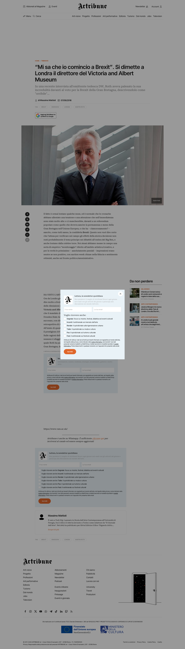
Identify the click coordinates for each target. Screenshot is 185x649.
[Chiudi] (120, 293)
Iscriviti (70, 352)
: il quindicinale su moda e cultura (81, 329)
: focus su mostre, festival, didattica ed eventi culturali (90, 319)
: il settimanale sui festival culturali (81, 336)
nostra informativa (96, 342)
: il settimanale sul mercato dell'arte (82, 322)
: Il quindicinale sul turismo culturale (81, 332)
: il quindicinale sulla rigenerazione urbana (85, 325)
